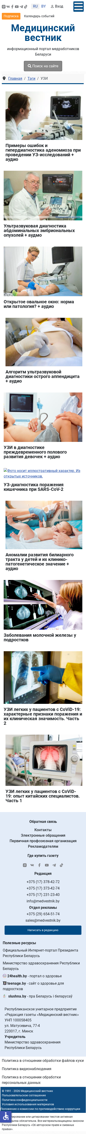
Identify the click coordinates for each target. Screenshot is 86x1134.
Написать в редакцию (43, 930)
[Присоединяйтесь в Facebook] (12, 6)
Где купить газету (43, 855)
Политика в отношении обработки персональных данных (31, 1080)
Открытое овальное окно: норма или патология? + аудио (39, 304)
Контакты (43, 830)
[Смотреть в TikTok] (26, 6)
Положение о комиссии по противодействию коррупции (40, 1109)
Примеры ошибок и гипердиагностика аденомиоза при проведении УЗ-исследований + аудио (43, 152)
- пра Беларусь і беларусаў (40, 996)
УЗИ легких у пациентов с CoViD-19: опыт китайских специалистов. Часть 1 (43, 796)
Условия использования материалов (28, 1104)
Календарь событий (39, 16)
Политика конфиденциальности (24, 1100)
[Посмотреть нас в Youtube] (17, 6)
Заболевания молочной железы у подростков (40, 637)
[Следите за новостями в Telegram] (21, 6)
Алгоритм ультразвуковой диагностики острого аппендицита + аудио (43, 376)
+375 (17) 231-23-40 (43, 894)
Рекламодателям (43, 846)
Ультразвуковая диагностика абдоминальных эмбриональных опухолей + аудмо (39, 230)
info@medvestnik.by (43, 901)
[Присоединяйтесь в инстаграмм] (4, 6)
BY (43, 6)
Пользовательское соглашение (24, 1095)
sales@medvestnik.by (43, 920)
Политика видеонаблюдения (26, 1069)
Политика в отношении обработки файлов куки (43, 1060)
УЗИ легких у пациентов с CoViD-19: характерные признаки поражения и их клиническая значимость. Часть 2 (43, 716)
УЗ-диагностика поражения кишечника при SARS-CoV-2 (34, 487)
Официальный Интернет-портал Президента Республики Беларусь (40, 953)
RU (35, 6)
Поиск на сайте (44, 66)
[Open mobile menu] (78, 6)
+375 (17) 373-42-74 (43, 888)
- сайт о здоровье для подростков (33, 986)
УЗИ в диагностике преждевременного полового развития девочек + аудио (35, 452)
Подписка (11, 16)
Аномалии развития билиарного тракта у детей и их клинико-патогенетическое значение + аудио (40, 561)
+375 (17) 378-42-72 (43, 882)
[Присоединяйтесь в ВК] (8, 6)
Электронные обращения (43, 835)
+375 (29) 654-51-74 (43, 914)
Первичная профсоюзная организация (43, 841)
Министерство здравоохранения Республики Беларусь (41, 966)
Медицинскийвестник (43, 32)
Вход (59, 6)
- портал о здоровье (34, 976)
